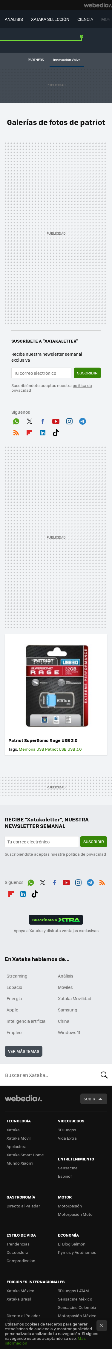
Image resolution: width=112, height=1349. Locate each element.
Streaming (17, 976)
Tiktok (56, 431)
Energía (14, 998)
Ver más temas (23, 1051)
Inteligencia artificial (27, 1021)
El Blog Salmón (71, 1244)
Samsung (67, 1010)
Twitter (29, 420)
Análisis (65, 976)
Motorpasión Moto (75, 1214)
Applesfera (17, 1146)
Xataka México (20, 1290)
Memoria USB (31, 749)
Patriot (51, 749)
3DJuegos (67, 1129)
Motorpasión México (77, 1315)
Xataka (13, 1129)
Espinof (65, 1176)
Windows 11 (69, 1032)
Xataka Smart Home (25, 1154)
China (63, 1021)
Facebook (42, 420)
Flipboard (29, 431)
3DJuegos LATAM (73, 1290)
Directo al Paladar (23, 1206)
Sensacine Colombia (77, 1307)
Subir (89, 1099)
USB (63, 749)
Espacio (14, 987)
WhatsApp (16, 420)
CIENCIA (85, 19)
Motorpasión (70, 1206)
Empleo (14, 1032)
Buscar (104, 1074)
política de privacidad (86, 854)
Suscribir (87, 373)
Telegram (82, 420)
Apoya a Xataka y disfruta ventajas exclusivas (56, 930)
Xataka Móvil (18, 1138)
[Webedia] (98, 5)
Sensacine (68, 1168)
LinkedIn (42, 431)
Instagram (69, 420)
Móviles (65, 987)
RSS (16, 431)
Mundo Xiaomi (20, 1163)
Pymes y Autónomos (77, 1252)
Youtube (56, 420)
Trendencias (18, 1244)
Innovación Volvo (67, 59)
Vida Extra (67, 1138)
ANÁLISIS (14, 19)
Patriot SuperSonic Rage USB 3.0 (43, 740)
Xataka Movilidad (74, 998)
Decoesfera (17, 1252)
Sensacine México (75, 1299)
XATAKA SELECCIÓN (50, 19)
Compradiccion (21, 1260)
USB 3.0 (74, 749)
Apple (12, 1010)
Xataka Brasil (19, 1299)
